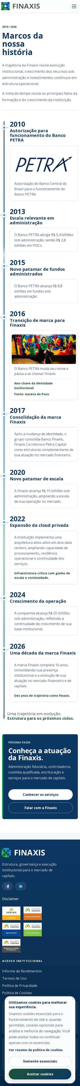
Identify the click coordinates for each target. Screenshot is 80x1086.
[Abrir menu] (74, 6)
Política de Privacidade (19, 985)
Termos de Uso (14, 978)
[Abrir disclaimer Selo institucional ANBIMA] (11, 913)
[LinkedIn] (20, 886)
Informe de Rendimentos (22, 971)
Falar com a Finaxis (41, 807)
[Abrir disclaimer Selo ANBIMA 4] (11, 946)
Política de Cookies (17, 992)
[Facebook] (7, 886)
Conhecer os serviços (40, 794)
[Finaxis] (20, 6)
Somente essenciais (40, 1061)
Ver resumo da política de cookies (36, 1050)
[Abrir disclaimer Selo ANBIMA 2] (11, 929)
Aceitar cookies (40, 1074)
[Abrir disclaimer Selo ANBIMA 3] (32, 929)
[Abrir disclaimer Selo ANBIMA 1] (32, 913)
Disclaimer (10, 898)
